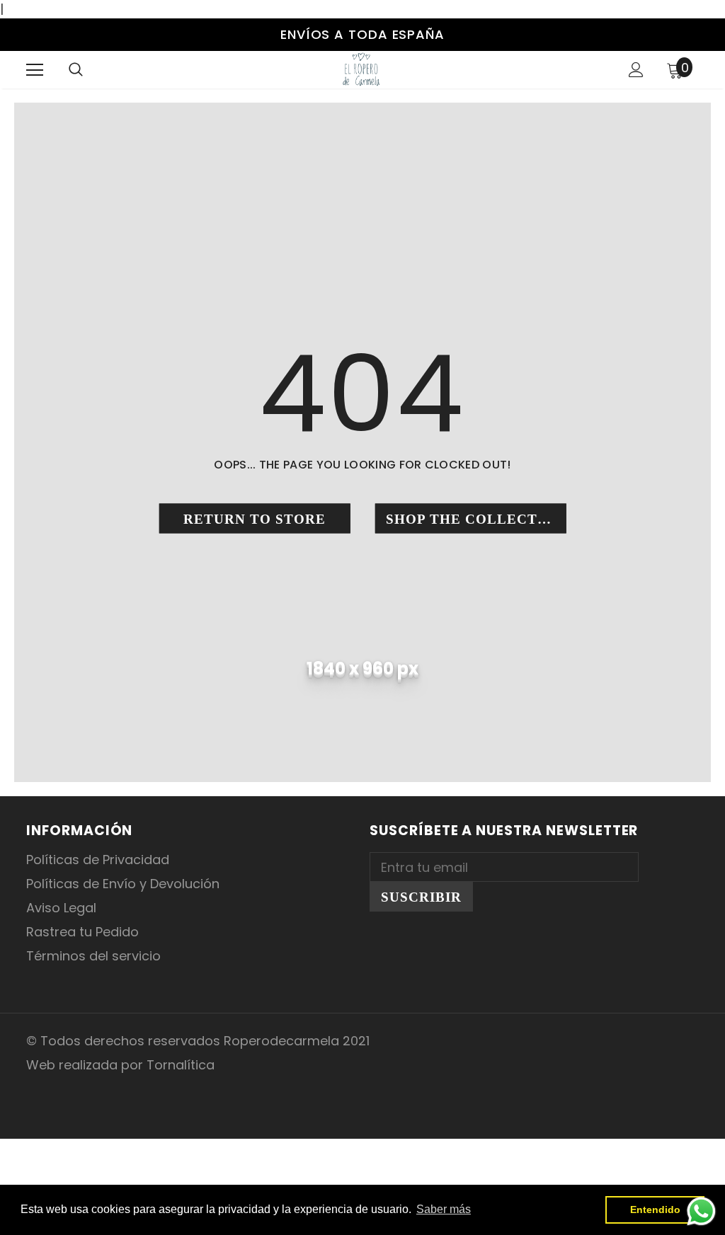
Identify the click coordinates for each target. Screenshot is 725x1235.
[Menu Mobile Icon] (34, 70)
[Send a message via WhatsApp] (701, 1211)
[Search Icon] (76, 70)
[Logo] (361, 69)
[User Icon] (636, 69)
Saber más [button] (443, 1209)
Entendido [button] (655, 1209)
